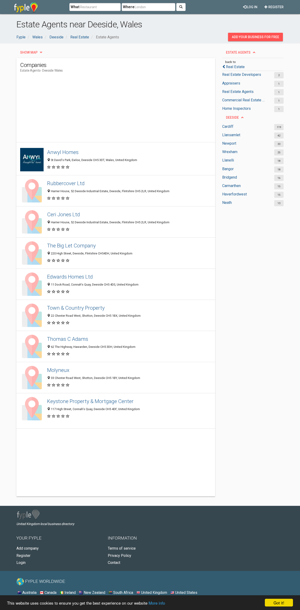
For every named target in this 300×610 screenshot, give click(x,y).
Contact (114, 562)
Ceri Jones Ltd (63, 214)
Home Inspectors (236, 108)
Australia (29, 592)
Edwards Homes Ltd (70, 277)
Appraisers (231, 83)
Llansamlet (231, 135)
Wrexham (229, 152)
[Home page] (26, 7)
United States (185, 592)
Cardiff (227, 126)
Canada (50, 592)
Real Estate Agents (238, 91)
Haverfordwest (234, 194)
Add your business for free (255, 37)
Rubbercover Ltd (66, 183)
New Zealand (94, 592)
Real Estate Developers (241, 74)
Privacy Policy (119, 555)
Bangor (228, 169)
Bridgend (229, 177)
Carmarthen (231, 186)
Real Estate (235, 67)
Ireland (70, 592)
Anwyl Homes (63, 152)
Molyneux (58, 370)
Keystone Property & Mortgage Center (90, 401)
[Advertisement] (105, 109)
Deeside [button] (232, 117)
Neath (227, 202)
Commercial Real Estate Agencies (244, 100)
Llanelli (228, 160)
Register (276, 7)
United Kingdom (153, 592)
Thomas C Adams (67, 339)
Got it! (279, 603)
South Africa (122, 592)
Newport (229, 143)
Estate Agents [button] (238, 52)
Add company (27, 548)
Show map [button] (29, 52)
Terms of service (122, 548)
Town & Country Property (76, 308)
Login (21, 562)
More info (157, 603)
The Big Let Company (71, 246)
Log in (251, 7)
